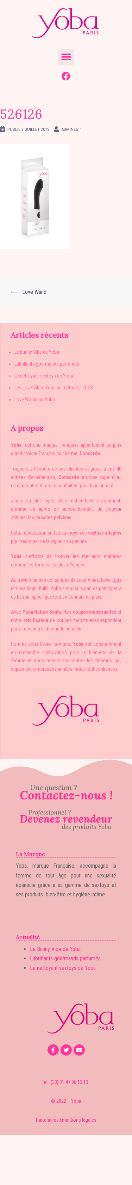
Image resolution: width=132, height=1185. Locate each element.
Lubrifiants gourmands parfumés (46, 364)
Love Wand (34, 292)
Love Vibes (88, 580)
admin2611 (71, 129)
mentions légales (79, 1120)
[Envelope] (79, 1050)
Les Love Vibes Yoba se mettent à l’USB (53, 387)
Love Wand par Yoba (34, 399)
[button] (66, 57)
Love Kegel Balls (32, 588)
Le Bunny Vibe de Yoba (36, 352)
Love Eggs (111, 580)
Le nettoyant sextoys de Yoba (43, 376)
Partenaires (47, 1120)
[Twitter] (66, 1050)
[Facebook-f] (53, 1050)
